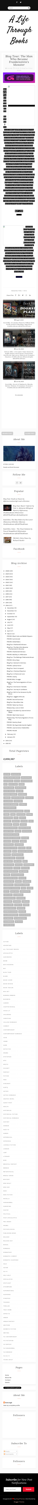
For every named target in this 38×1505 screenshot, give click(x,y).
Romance (26, 881)
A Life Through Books (19, 30)
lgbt (28, 848)
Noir (25, 861)
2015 (7, 602)
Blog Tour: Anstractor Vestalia (16, 687)
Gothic (23, 824)
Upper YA (18, 905)
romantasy (8, 884)
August (9, 619)
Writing (22, 911)
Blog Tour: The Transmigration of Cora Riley (19, 683)
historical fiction (11, 834)
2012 (7, 743)
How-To (15, 841)
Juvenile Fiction (10, 848)
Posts (7, 1451)
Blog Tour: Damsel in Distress (16, 663)
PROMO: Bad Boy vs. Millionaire (17, 654)
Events (7, 1382)
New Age (17, 861)
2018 (7, 594)
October (10, 614)
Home (7, 1375)
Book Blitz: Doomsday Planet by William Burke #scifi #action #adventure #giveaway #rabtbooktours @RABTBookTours (19, 324)
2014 (7, 605)
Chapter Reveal (18, 797)
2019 (7, 591)
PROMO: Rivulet (12, 730)
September (11, 616)
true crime (8, 905)
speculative (25, 891)
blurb (21, 784)
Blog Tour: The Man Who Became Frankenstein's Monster (17, 648)
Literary (7, 851)
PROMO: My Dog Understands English (19, 725)
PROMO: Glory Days (13, 660)
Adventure (16, 774)
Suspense (21, 898)
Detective (21, 814)
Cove (27, 811)
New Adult (8, 861)
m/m (14, 851)
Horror (7, 841)
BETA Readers (26, 781)
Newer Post (7, 433)
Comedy (23, 804)
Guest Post (8, 831)
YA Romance (8, 921)
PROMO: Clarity (12, 677)
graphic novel (24, 828)
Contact (8, 1380)
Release (22, 878)
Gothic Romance (10, 828)
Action (6, 774)
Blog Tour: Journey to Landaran (17, 689)
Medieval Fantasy (25, 851)
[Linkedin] (29, 295)
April (9, 631)
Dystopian (8, 818)
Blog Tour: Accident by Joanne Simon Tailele (19, 711)
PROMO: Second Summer (15, 699)
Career (7, 797)
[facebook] (16, 2)
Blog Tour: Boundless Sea (15, 702)
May (8, 628)
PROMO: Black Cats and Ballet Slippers (19, 636)
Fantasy (16, 821)
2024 (7, 577)
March (9, 634)
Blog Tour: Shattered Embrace (16, 644)
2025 (7, 574)
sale (23, 888)
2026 (7, 571)
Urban (26, 905)
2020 (7, 588)
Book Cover (8, 787)
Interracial (8, 844)
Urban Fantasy (9, 908)
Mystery (20, 858)
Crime (6, 814)
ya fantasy (8, 918)
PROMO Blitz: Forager (14, 679)
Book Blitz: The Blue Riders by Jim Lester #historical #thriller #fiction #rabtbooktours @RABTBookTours (18, 522)
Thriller (25, 901)
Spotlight (8, 895)
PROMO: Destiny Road (14, 722)
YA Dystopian (25, 915)
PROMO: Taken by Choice (15, 705)
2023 (7, 579)
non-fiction (8, 864)
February (10, 734)
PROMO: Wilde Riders (13, 642)
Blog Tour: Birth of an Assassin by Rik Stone (19, 693)
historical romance (12, 838)
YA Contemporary (11, 915)
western (21, 908)
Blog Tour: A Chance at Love (16, 674)
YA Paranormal (20, 918)
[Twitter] (22, 295)
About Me (8, 1377)
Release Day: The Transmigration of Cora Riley (20, 718)
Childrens (8, 801)
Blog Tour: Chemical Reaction (16, 671)
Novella (19, 864)
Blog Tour (25, 68)
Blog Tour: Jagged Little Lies (16, 697)
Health (17, 831)
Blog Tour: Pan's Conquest (15, 668)
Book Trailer (9, 791)
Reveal (18, 881)
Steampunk (18, 895)
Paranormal (28, 864)
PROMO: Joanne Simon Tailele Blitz (18, 728)
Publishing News (10, 878)
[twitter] (20, 2)
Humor (23, 841)
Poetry (16, 868)
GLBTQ (16, 824)
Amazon (19, 214)
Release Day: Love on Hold (15, 708)
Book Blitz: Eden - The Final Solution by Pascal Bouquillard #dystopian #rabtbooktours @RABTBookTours (17, 531)
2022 (7, 582)
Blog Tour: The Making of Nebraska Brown (20, 657)
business (22, 794)
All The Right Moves (11, 777)
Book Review (20, 787)
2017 (7, 597)
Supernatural (9, 898)
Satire (30, 888)
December (10, 608)
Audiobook (8, 781)
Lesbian (22, 848)
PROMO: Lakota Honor (14, 665)
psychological (17, 874)
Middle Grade (9, 858)
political (25, 868)
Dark (13, 814)
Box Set (19, 791)
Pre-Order (23, 871)
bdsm (17, 781)
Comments (9, 1454)
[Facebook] (15, 295)
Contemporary (9, 807)
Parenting (8, 868)
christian (18, 801)
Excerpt (7, 821)
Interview (19, 844)
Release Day (8, 881)
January (10, 737)
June (9, 625)
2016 (7, 600)
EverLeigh (8, 1403)
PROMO (19, 70)
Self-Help (14, 891)
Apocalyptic (26, 777)
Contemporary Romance (13, 811)
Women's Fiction (10, 911)
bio (5, 784)
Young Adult (9, 925)
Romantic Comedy (22, 884)
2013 (7, 740)
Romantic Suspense (11, 888)
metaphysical (17, 854)
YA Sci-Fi (19, 921)
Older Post (30, 433)
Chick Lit (29, 797)
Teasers (17, 901)
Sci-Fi (6, 891)
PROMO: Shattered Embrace (16, 652)
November (10, 611)
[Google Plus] (19, 295)
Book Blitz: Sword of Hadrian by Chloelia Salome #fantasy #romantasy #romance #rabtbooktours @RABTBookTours (19, 385)
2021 (7, 585)
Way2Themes (20, 1499)
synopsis (7, 901)
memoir (7, 854)
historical (27, 831)
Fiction (30, 68)
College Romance (11, 804)
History (25, 838)
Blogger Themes (19, 1502)
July (8, 622)
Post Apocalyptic (10, 871)
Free (31, 821)
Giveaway (7, 824)
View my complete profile (11, 1405)
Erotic (22, 818)
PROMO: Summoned (13, 639)
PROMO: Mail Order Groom (15, 715)
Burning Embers (10, 794)
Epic (16, 818)
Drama (29, 814)
